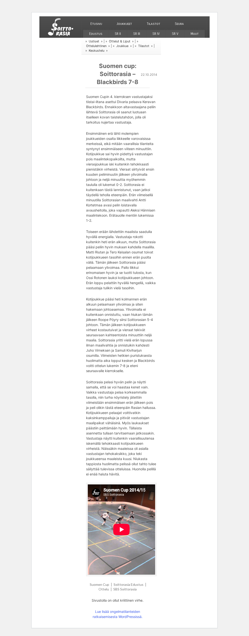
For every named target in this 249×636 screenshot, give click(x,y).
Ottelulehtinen (96, 46)
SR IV (156, 34)
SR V (175, 34)
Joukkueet (124, 24)
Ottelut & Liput (119, 41)
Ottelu (103, 589)
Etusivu (96, 24)
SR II (118, 34)
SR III (136, 34)
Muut (195, 34)
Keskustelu (96, 50)
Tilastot (153, 24)
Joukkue (122, 46)
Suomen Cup (99, 584)
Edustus (95, 34)
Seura (179, 24)
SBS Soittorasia (125, 589)
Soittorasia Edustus (128, 584)
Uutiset (94, 41)
